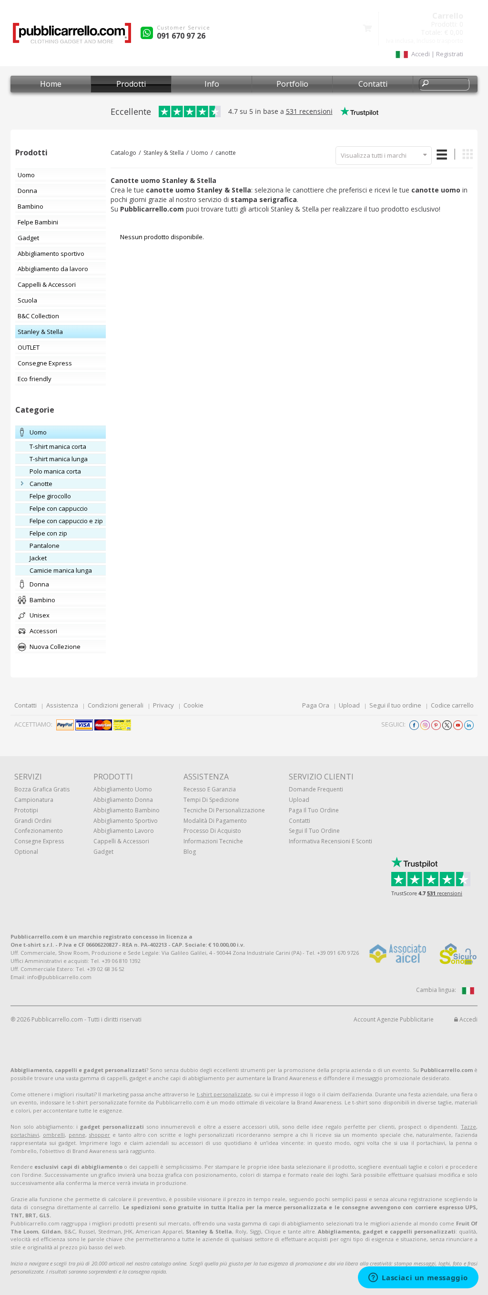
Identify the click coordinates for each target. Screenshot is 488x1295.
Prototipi (26, 810)
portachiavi (24, 1134)
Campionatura (33, 800)
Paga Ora (315, 705)
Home (50, 84)
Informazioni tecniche (213, 841)
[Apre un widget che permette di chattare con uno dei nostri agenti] (418, 1278)
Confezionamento (38, 831)
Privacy (163, 705)
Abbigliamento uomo (122, 789)
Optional (26, 852)
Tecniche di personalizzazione (224, 810)
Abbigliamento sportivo (125, 821)
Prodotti (131, 84)
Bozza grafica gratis (42, 789)
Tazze (468, 1126)
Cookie (193, 705)
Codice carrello (452, 705)
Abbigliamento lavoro (123, 831)
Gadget (103, 852)
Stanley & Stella (163, 153)
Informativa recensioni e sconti (330, 841)
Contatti (372, 84)
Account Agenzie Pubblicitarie (394, 1019)
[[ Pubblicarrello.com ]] (72, 36)
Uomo (199, 153)
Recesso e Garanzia (209, 789)
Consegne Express (39, 841)
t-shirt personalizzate (224, 1094)
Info (211, 84)
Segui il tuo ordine (395, 705)
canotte (225, 153)
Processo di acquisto (212, 831)
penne (77, 1134)
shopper (99, 1134)
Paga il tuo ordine (314, 810)
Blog (189, 852)
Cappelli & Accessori (121, 841)
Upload (349, 705)
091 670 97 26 (181, 35)
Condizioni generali (115, 705)
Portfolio (292, 84)
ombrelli (54, 1134)
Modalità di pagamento (215, 821)
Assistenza (62, 705)
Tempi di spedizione (211, 800)
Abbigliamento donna (123, 800)
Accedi (468, 1019)
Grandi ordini (32, 821)
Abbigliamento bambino (126, 810)
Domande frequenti (316, 789)
